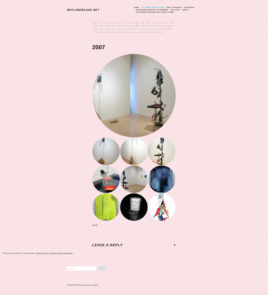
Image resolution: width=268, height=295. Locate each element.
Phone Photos (130, 29)
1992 (166, 23)
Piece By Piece (146, 29)
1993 (172, 23)
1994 (95, 26)
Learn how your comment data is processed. (54, 253)
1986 (130, 23)
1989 (148, 23)
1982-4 (117, 23)
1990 (154, 23)
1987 (136, 23)
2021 (107, 29)
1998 (113, 26)
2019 (95, 29)
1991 (160, 23)
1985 (124, 23)
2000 (119, 26)
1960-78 (95, 23)
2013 (160, 26)
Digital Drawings (163, 29)
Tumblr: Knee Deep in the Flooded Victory (114, 32)
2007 (137, 26)
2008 (143, 26)
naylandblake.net (83, 9)
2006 (131, 26)
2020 (101, 29)
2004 (125, 26)
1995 (101, 26)
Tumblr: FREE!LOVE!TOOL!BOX (151, 32)
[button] (134, 96)
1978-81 (104, 23)
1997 (107, 26)
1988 (142, 23)
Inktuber (168, 26)
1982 (111, 23)
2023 (119, 29)
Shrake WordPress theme (78, 285)
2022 (113, 29)
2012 (154, 26)
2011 (148, 26)
